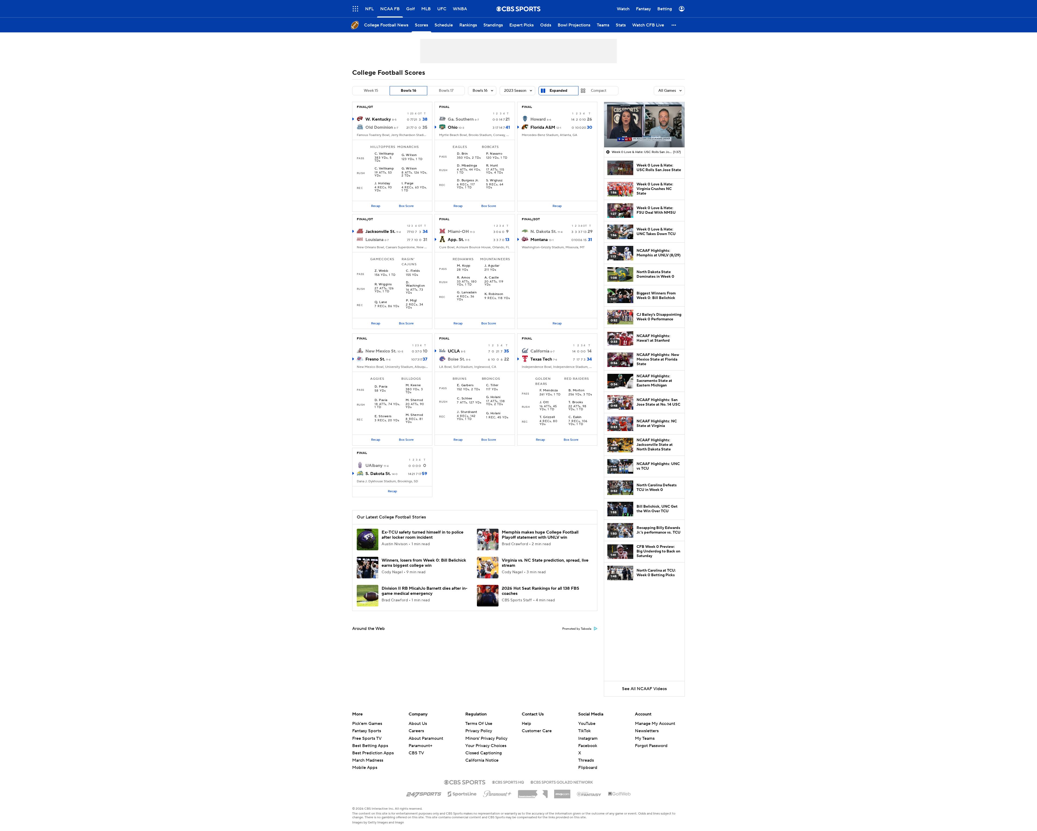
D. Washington (415, 284)
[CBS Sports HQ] (508, 781)
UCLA (454, 351)
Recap (375, 206)
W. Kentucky (378, 119)
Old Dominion (379, 127)
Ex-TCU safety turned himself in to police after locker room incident (422, 535)
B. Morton (576, 390)
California (539, 351)
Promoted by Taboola (576, 629)
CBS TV (416, 753)
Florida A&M (542, 127)
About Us (418, 723)
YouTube (586, 723)
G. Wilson (409, 155)
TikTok (584, 731)
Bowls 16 (408, 90)
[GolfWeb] (619, 794)
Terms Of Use (478, 723)
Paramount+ (420, 745)
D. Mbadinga (467, 165)
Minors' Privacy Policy (486, 738)
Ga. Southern (461, 119)
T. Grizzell (547, 417)
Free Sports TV (367, 738)
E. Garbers (465, 385)
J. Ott (544, 402)
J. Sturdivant (467, 412)
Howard (538, 119)
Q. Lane (381, 302)
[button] (355, 9)
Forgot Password (651, 745)
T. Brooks (575, 402)
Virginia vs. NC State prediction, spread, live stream (545, 563)
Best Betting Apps (370, 745)
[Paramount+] (497, 792)
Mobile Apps (364, 767)
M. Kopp (463, 265)
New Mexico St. (380, 351)
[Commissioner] (533, 792)
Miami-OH (458, 231)
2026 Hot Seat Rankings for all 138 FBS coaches (540, 591)
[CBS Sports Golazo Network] (561, 781)
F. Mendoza (549, 390)
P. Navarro (494, 153)
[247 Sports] (423, 793)
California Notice (482, 755)
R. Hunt (492, 165)
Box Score (406, 206)
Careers (416, 731)
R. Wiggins (383, 284)
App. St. (456, 240)
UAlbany (374, 465)
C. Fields (413, 271)
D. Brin (462, 153)
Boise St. (456, 359)
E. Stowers (383, 416)
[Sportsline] (462, 793)
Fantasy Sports (366, 731)
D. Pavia (381, 386)
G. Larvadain (467, 292)
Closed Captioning (483, 748)
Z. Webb (381, 271)
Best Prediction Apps (373, 753)
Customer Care (537, 731)
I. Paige (408, 183)
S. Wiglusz (494, 180)
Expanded (558, 90)
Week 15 (371, 90)
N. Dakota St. (543, 231)
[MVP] (562, 792)
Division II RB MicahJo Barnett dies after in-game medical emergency (424, 591)
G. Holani (493, 397)
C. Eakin (575, 417)
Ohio (452, 127)
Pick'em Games (367, 723)
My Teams (645, 738)
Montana (539, 240)
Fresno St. (375, 359)
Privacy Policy (478, 731)
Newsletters (647, 731)
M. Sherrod (414, 400)
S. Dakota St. (378, 474)
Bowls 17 (446, 90)
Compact (598, 90)
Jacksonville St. (380, 231)
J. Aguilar (492, 265)
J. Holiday (382, 183)
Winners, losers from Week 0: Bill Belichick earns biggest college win (424, 563)
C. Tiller (492, 385)
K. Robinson (493, 294)
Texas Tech (541, 359)
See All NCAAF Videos (644, 688)
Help (526, 723)
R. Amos (463, 277)
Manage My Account (655, 723)
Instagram (588, 738)
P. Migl (411, 300)
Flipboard (587, 767)
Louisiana (374, 240)
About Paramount (426, 738)
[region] (644, 124)
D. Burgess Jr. (468, 180)
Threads (586, 760)
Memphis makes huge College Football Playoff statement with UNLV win (540, 535)
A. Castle (491, 277)
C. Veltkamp (384, 153)
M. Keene (413, 385)
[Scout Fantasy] (589, 793)
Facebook (587, 745)
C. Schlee (464, 398)
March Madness (367, 760)
